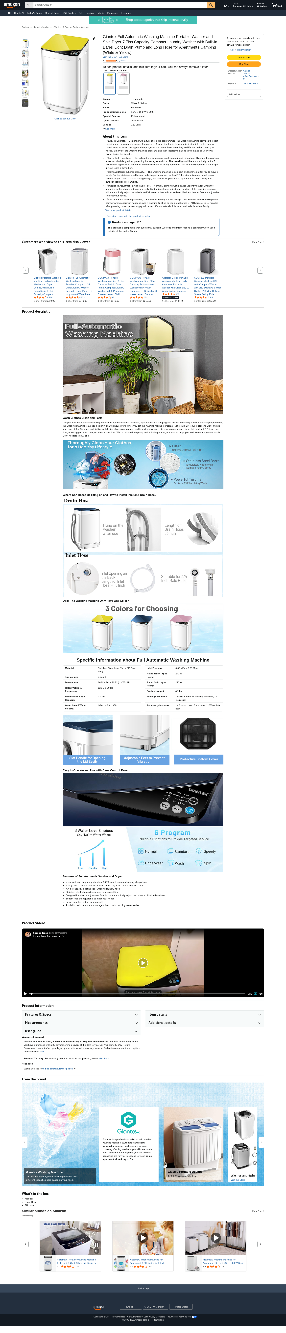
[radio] (25, 43)
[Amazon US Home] (99, 1308)
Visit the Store (238, 1180)
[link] (47, 286)
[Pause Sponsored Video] (96, 1245)
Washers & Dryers (62, 27)
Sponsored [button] (26, 1216)
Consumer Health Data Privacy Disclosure (146, 1317)
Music (101, 13)
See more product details (118, 210)
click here (104, 1058)
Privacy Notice (118, 1317)
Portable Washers (81, 27)
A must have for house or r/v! (48, 936)
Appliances (27, 27)
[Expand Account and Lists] (252, 6)
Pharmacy (112, 13)
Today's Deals (34, 13)
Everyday (126, 13)
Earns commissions (58, 933)
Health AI (19, 13)
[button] (7, 13)
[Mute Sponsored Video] (96, 1251)
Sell (80, 13)
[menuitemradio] (255, 993)
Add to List (234, 94)
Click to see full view (64, 118)
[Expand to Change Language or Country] (228, 6)
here (42, 1051)
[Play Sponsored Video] (143, 1237)
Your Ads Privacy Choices (179, 1317)
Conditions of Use (102, 1317)
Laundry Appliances (43, 27)
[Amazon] (12, 5)
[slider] (137, 993)
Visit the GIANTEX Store (115, 57)
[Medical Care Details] (60, 13)
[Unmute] (261, 994)
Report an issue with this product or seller (128, 216)
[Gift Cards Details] (75, 13)
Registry (90, 13)
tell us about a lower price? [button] (58, 1068)
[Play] (24, 993)
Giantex (246, 71)
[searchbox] (120, 5)
